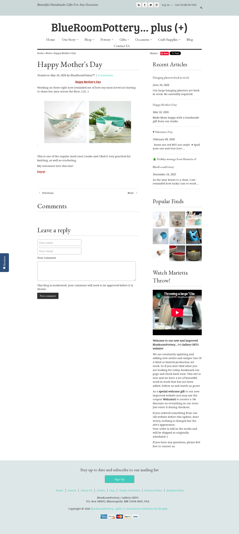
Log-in (166, 5)
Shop (88, 39)
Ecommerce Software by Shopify (147, 508)
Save (166, 53)
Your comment (46, 257)
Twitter (150, 4)
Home (50, 39)
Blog (190, 39)
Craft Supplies (168, 39)
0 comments (105, 75)
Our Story (69, 39)
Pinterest (156, 4)
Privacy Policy (153, 490)
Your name (46, 242)
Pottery (105, 39)
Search (201, 7)
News (49, 53)
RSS (138, 4)
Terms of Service (129, 490)
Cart (185, 5)
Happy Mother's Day (65, 53)
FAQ (112, 490)
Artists (101, 490)
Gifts (123, 39)
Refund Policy (175, 490)
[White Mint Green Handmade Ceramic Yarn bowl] (110, 145)
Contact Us (122, 45)
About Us (86, 490)
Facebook (144, 4)
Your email (46, 251)
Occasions (142, 39)
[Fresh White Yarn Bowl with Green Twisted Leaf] (65, 145)
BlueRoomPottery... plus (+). (109, 508)
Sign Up (120, 479)
